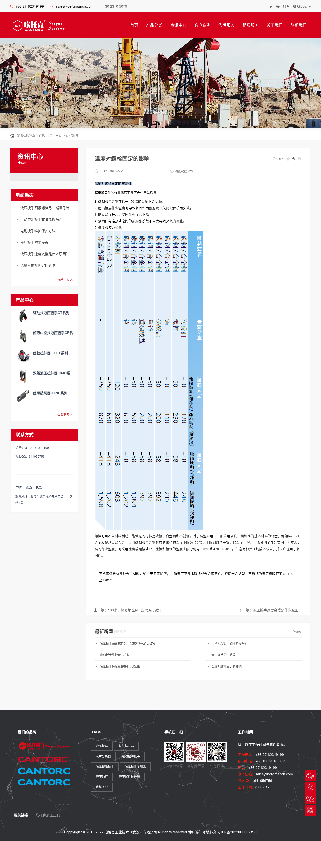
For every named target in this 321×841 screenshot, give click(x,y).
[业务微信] (271, 6)
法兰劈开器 (126, 746)
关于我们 (275, 25)
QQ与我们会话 (310, 775)
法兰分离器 (103, 756)
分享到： (279, 159)
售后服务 (226, 25)
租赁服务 (251, 25)
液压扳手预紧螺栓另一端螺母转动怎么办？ (47, 208)
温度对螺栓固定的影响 (37, 265)
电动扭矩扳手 (131, 756)
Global (302, 6)
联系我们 (299, 25)
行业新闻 (72, 135)
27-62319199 (310, 787)
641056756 (263, 780)
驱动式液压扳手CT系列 (51, 312)
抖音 (286, 6)
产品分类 (154, 25)
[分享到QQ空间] (288, 159)
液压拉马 (102, 746)
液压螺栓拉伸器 (129, 777)
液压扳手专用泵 (135, 766)
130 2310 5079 (115, 6)
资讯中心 (178, 25)
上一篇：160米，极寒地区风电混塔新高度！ (128, 609)
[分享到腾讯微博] (294, 159)
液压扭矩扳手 (105, 766)
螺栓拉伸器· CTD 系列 (50, 352)
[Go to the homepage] (37, 25)
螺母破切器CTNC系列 (50, 392)
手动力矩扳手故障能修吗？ (41, 219)
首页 (134, 25)
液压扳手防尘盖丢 (34, 242)
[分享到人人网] (299, 159)
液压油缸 (102, 777)
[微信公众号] (278, 6)
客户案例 (202, 25)
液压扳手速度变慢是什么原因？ (44, 254)
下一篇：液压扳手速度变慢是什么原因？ (270, 609)
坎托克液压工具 (48, 814)
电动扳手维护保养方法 (37, 231)
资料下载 (102, 787)
